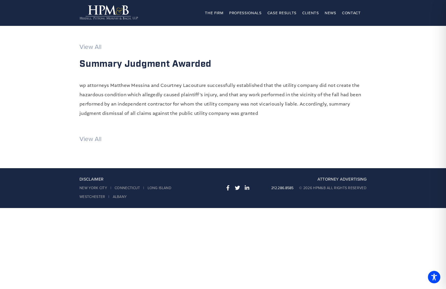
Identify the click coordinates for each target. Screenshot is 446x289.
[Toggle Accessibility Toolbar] (434, 277)
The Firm (214, 13)
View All (90, 47)
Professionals (245, 13)
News (330, 13)
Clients (310, 13)
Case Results (282, 13)
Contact (351, 13)
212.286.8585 (282, 188)
